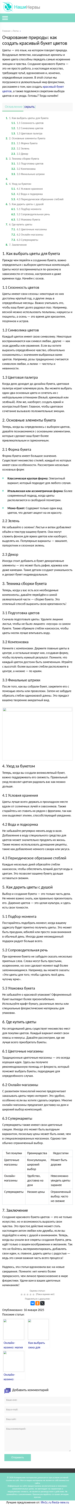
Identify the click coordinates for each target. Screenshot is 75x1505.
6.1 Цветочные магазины (29, 229)
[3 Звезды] (28, 1294)
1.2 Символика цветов (27, 128)
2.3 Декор (19, 154)
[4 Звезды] (30, 1294)
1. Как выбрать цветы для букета (27, 118)
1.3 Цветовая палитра (26, 133)
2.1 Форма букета (24, 143)
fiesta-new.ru (60, 1502)
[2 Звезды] (25, 1294)
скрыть (29, 107)
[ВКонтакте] (33, 1303)
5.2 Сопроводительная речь (30, 214)
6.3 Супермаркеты (24, 240)
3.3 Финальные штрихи (28, 174)
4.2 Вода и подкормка (27, 194)
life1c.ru (46, 1502)
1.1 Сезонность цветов (27, 123)
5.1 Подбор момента (26, 209)
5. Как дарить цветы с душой (25, 204)
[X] (42, 1303)
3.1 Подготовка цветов (27, 163)
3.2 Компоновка (23, 169)
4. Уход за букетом (18, 184)
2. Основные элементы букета (25, 138)
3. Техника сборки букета (22, 158)
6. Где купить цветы (19, 224)
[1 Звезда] (22, 1294)
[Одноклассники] (37, 1303)
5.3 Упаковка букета (25, 219)
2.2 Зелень (20, 148)
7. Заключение (16, 245)
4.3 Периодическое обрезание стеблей (37, 199)
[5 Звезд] (33, 1294)
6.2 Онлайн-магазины (27, 234)
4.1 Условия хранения (27, 189)
